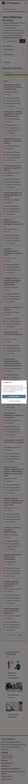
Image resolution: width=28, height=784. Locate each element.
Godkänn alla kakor (14, 396)
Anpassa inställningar (14, 401)
